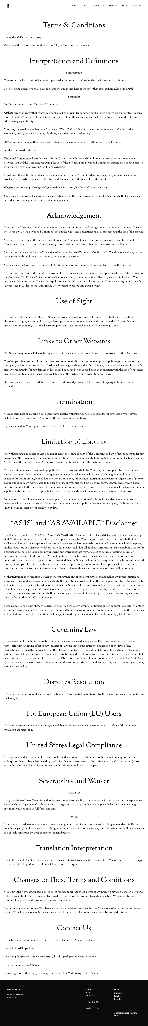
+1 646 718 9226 (93, 1002)
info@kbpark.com (92, 1008)
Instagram (118, 993)
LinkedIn (117, 999)
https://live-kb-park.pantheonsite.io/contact (71, 957)
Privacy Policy (12, 997)
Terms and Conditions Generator (46, 167)
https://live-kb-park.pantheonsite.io (87, 188)
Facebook (118, 996)
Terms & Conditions (15, 994)
